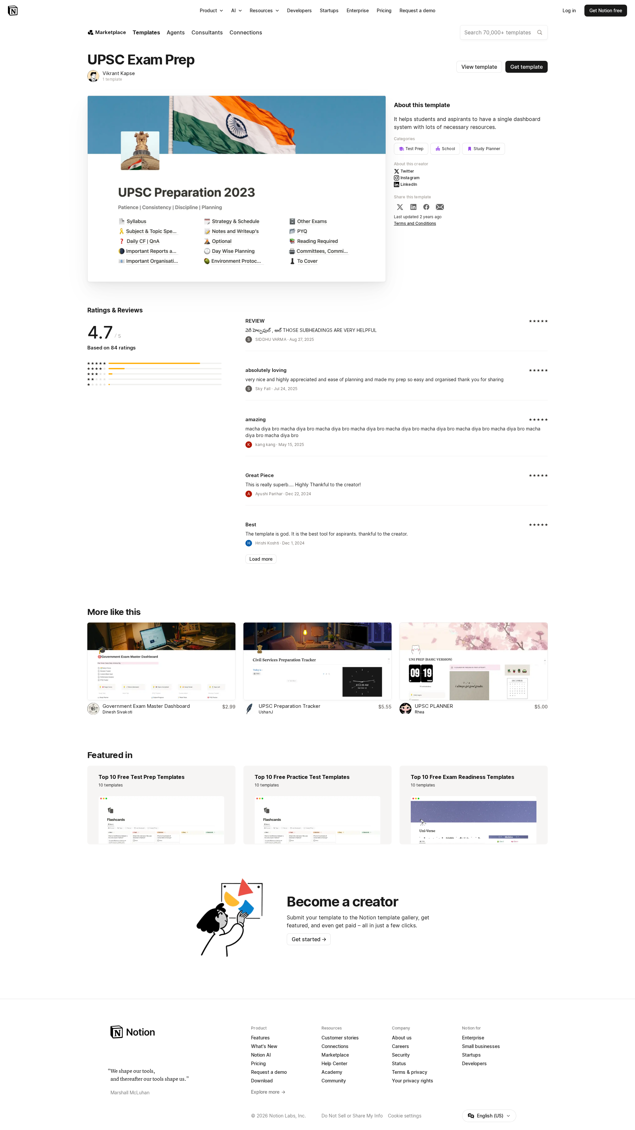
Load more (261, 559)
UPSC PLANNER (434, 706)
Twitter (407, 171)
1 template (112, 79)
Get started (309, 939)
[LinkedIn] (413, 207)
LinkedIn (409, 184)
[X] (400, 207)
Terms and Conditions (415, 223)
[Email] (440, 207)
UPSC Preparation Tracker (289, 706)
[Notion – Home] (13, 10)
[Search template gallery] (539, 32)
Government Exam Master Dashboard (146, 706)
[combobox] (504, 32)
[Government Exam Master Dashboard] (161, 661)
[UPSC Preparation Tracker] (317, 661)
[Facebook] (426, 207)
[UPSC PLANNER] (474, 661)
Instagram (410, 177)
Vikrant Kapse (119, 73)
